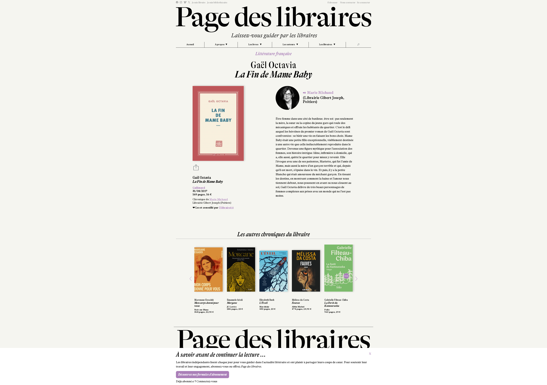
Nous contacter (347, 2)
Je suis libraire (198, 2)
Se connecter (363, 2)
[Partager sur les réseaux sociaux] (196, 168)
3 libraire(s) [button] (226, 207)
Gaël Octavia (273, 65)
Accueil (190, 44)
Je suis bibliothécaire (217, 2)
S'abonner (332, 2)
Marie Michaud (218, 199)
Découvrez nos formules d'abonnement (202, 374)
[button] (190, 279)
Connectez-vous (206, 381)
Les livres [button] (253, 44)
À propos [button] (219, 44)
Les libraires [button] (325, 44)
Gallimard (199, 187)
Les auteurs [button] (289, 44)
